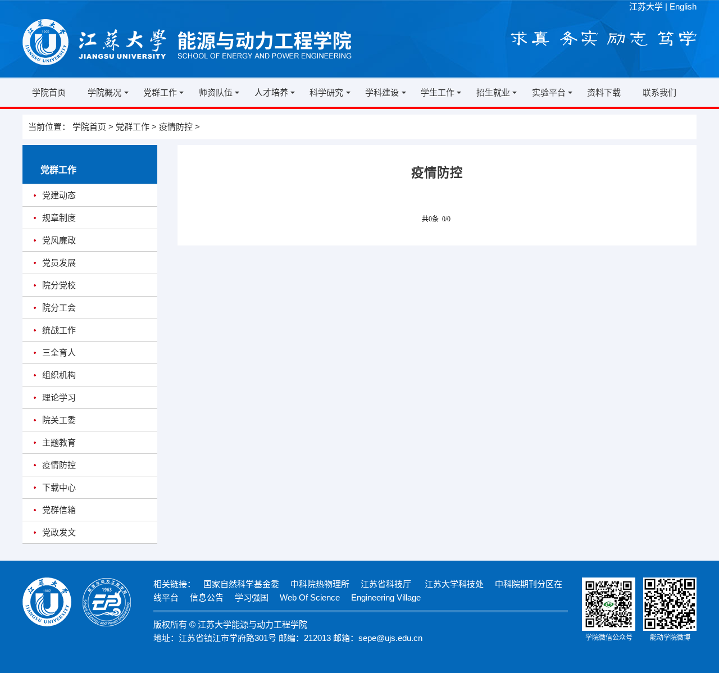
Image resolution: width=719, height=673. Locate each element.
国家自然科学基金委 (241, 584)
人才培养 (271, 92)
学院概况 (104, 92)
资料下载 (604, 92)
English (683, 6)
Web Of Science (310, 597)
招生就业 (493, 92)
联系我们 (659, 92)
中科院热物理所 (319, 584)
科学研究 (326, 92)
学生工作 (437, 92)
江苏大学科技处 (453, 584)
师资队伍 (216, 92)
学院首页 (49, 92)
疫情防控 (176, 126)
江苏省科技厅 (386, 584)
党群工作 (160, 92)
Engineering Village (386, 597)
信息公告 (207, 597)
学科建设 (382, 92)
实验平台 (549, 92)
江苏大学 (646, 6)
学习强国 (252, 597)
